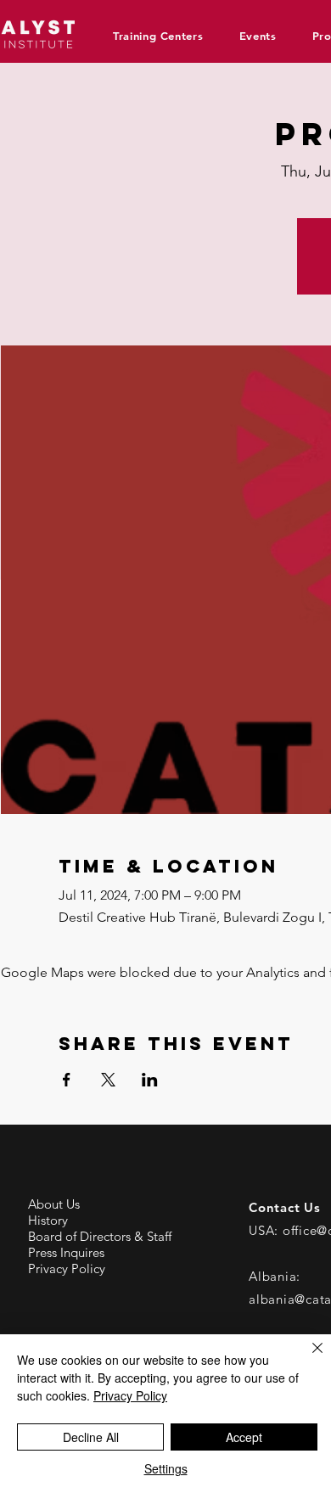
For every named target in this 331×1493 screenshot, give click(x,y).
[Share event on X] (108, 1079)
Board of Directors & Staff (99, 1236)
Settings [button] (166, 1468)
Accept (244, 1436)
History (48, 1220)
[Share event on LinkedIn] (150, 1079)
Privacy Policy (66, 1268)
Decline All (91, 1436)
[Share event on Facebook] (67, 1079)
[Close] (307, 1358)
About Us (54, 1204)
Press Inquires (66, 1252)
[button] (164, 35)
